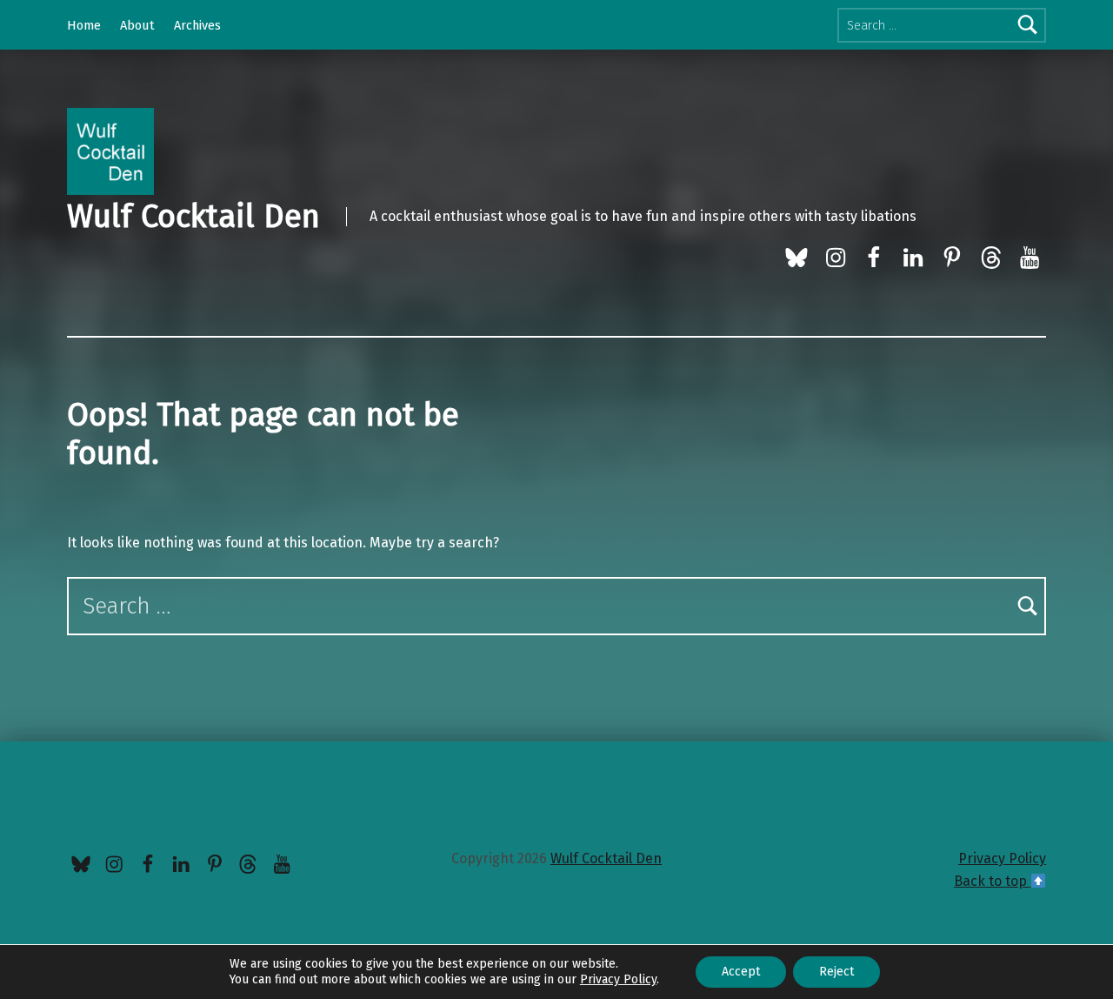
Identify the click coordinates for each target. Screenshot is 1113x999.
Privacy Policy (1002, 858)
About (137, 25)
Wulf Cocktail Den (193, 217)
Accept (741, 971)
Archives (197, 25)
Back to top (992, 881)
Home (84, 25)
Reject (836, 971)
